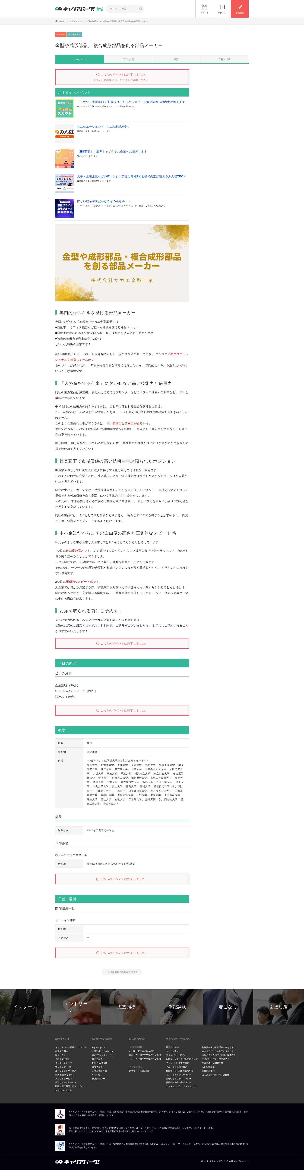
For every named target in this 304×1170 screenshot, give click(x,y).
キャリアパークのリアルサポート (218, 1051)
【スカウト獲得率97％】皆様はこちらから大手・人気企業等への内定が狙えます (131, 102)
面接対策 (279, 1006)
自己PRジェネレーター (103, 1055)
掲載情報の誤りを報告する (124, 972)
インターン (25, 1006)
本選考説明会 (61, 1051)
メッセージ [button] (79, 59)
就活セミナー (61, 1055)
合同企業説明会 (62, 1059)
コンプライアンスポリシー (178, 1074)
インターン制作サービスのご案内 (145, 1058)
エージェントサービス (65, 1070)
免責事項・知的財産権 (212, 1063)
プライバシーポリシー (176, 1055)
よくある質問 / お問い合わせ (215, 1074)
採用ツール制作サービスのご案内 (145, 1054)
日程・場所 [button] (224, 59)
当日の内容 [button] (128, 59)
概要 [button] (176, 59)
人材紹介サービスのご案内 (141, 1050)
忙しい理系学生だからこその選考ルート (104, 201)
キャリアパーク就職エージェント (71, 1047)
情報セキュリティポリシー (178, 1078)
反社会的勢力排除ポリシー (178, 1082)
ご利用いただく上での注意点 (215, 1059)
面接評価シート (99, 1078)
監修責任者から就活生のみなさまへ (219, 1047)
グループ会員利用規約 (176, 1067)
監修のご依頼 (208, 1070)
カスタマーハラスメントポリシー (182, 1086)
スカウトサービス (63, 1078)
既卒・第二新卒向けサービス (69, 1086)
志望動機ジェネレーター (103, 1051)
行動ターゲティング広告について (182, 1059)
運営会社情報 (172, 1047)
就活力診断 (97, 1059)
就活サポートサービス (65, 1082)
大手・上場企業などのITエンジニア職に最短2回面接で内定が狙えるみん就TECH (131, 176)
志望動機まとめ (99, 1070)
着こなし (228, 1006)
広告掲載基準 (208, 1067)
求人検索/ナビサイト (65, 1074)
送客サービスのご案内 (139, 1070)
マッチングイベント (64, 1067)
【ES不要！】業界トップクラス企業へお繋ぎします (112, 151)
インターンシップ (63, 1063)
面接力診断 (97, 1067)
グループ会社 (172, 1051)
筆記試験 (177, 1006)
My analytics (98, 1047)
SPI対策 (96, 1074)
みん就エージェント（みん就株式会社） (104, 127)
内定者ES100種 (99, 1063)
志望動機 (127, 1006)
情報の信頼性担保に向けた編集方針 (219, 1055)
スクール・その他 (63, 1090)
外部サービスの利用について (180, 1070)
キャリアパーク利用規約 (177, 1063)
